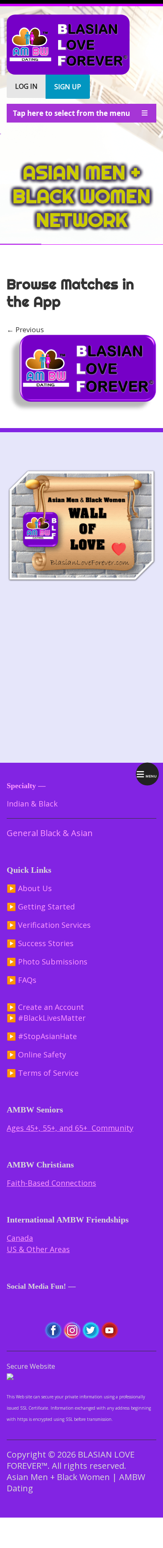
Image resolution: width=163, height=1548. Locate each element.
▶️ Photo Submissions (47, 962)
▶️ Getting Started (41, 907)
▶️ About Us (29, 888)
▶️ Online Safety (36, 1055)
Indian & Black (32, 804)
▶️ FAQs (21, 980)
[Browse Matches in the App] (81, 411)
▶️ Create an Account (45, 1007)
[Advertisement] (81, 673)
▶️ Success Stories (40, 943)
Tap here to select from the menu (71, 113)
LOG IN (26, 86)
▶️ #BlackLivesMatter (46, 1018)
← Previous (25, 329)
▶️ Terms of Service (43, 1073)
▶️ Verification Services (49, 925)
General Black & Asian (50, 833)
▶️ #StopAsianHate (42, 1036)
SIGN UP (67, 86)
